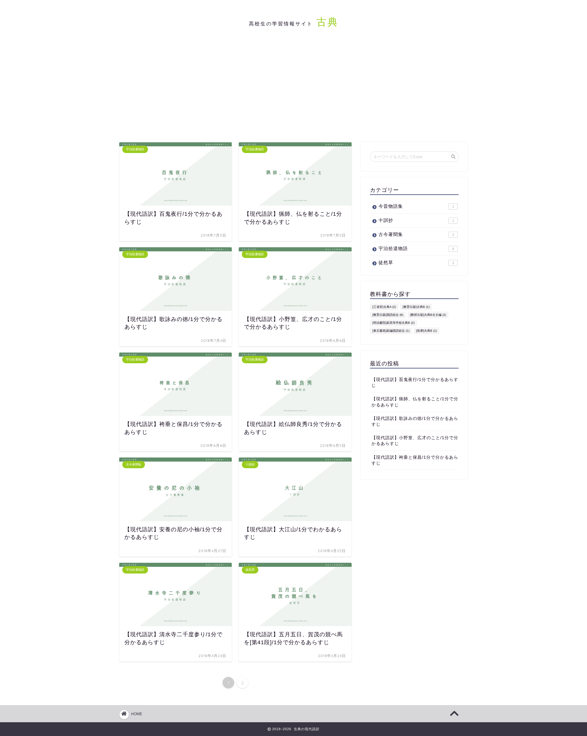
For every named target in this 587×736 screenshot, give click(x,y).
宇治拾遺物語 (416, 248)
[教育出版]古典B (416, 306)
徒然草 (416, 262)
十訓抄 (416, 220)
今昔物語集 (416, 206)
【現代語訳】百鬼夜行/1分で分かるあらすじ (414, 382)
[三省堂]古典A (384, 306)
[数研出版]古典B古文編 (428, 314)
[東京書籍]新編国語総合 (390, 330)
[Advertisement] (293, 90)
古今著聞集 (416, 234)
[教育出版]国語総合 (387, 314)
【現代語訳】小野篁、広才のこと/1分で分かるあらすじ (414, 440)
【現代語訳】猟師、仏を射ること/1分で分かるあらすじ (414, 402)
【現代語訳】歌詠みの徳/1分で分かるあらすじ (414, 421)
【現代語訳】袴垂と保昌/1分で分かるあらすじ (414, 460)
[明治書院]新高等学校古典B (393, 322)
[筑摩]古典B (426, 330)
